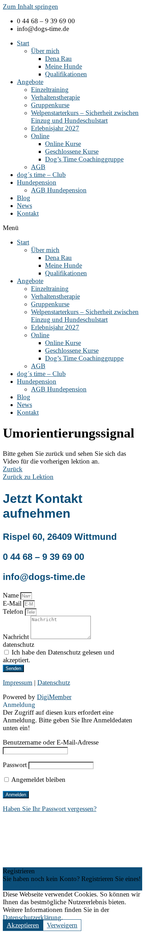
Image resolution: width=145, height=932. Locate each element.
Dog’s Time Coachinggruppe (84, 159)
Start (23, 43)
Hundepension (36, 182)
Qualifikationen (66, 74)
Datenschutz (53, 682)
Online (40, 136)
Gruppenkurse (50, 105)
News (24, 205)
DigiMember (54, 697)
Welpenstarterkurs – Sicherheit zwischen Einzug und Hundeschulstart (85, 116)
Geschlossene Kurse (72, 151)
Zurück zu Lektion (28, 476)
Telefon (14, 611)
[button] (72, 228)
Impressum (17, 682)
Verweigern (62, 925)
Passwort (15, 764)
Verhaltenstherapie (55, 97)
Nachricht (17, 636)
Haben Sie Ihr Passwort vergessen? (49, 808)
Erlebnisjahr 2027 (55, 128)
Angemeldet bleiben (37, 779)
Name (11, 595)
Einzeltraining (50, 89)
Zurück (13, 469)
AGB (38, 167)
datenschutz (18, 644)
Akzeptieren (23, 925)
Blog (23, 198)
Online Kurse (63, 143)
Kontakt (28, 213)
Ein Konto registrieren (33, 886)
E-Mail (13, 603)
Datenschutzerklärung (32, 917)
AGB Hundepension (59, 190)
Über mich (45, 51)
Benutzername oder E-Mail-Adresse (51, 742)
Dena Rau (58, 58)
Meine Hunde (63, 66)
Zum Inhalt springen (30, 6)
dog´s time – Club (41, 174)
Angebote (30, 81)
